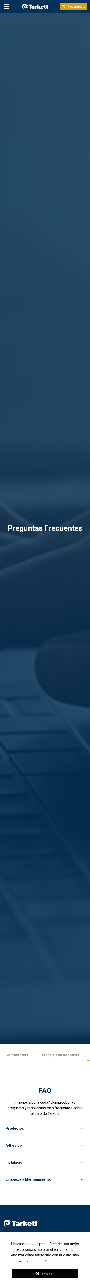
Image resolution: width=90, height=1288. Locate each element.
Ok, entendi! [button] (45, 1273)
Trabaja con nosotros (60, 1055)
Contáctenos (17, 1055)
